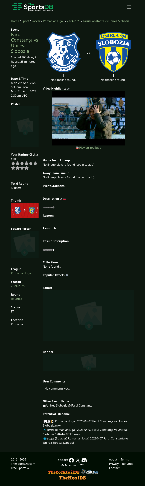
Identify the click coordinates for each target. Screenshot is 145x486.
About (113, 459)
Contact (114, 468)
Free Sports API (21, 468)
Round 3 (16, 299)
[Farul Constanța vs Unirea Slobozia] (88, 118)
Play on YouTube (90, 148)
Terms (125, 459)
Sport (25, 21)
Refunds (127, 464)
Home (15, 21)
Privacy (114, 464)
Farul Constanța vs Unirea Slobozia (106, 21)
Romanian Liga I (53, 21)
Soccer (35, 21)
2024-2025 (73, 21)
